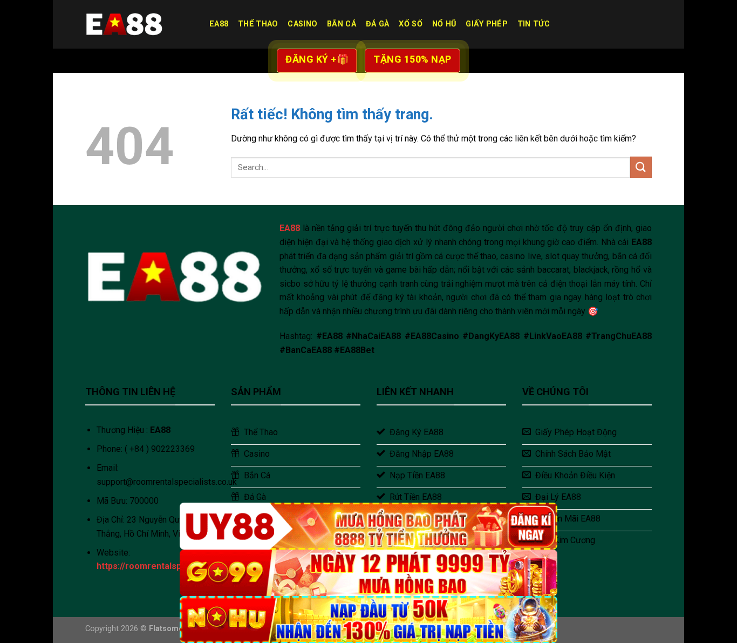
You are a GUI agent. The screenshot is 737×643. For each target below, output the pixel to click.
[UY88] (368, 526)
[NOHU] (368, 619)
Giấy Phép (487, 24)
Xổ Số (410, 24)
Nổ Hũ (444, 24)
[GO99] (368, 573)
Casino (302, 24)
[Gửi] (641, 167)
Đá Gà (377, 24)
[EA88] (139, 24)
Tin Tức (533, 24)
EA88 (218, 24)
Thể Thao (258, 24)
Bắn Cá (341, 24)
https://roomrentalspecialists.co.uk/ (170, 566)
